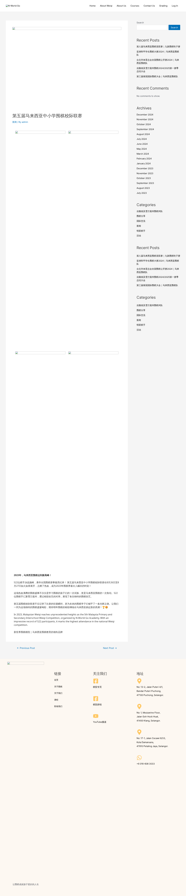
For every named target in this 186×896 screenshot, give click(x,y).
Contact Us (149, 5)
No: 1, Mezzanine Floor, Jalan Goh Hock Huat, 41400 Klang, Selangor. (148, 716)
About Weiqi (106, 5)
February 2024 (144, 158)
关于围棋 (58, 686)
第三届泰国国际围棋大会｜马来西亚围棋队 (157, 76)
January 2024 (144, 163)
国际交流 (141, 221)
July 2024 (142, 139)
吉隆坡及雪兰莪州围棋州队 (150, 211)
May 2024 (142, 148)
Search (140, 22)
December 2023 (145, 168)
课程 (56, 699)
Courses (134, 5)
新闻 (14, 122)
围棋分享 (141, 216)
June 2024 (142, 144)
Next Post (110, 648)
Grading (163, 5)
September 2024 (145, 129)
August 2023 (143, 188)
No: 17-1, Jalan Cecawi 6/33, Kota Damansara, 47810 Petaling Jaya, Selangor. (152, 742)
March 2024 (143, 153)
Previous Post (26, 648)
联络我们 (58, 706)
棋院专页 (97, 687)
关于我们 (58, 693)
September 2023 (145, 183)
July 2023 (142, 193)
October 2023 (144, 178)
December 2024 (145, 114)
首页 (56, 680)
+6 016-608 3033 (146, 763)
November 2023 (145, 173)
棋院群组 (97, 704)
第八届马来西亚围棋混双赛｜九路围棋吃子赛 (158, 46)
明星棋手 (141, 230)
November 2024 (145, 119)
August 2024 (143, 134)
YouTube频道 (99, 722)
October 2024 (144, 124)
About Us (121, 5)
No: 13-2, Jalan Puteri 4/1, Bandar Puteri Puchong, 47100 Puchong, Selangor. (150, 691)
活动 (139, 235)
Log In (175, 5)
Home (93, 5)
